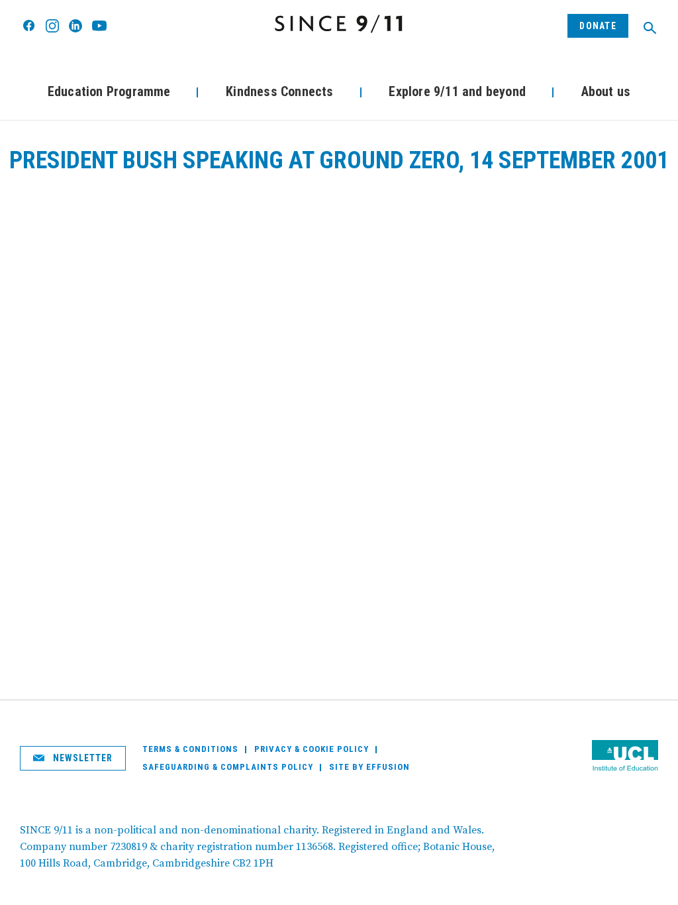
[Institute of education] (625, 757)
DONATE (597, 26)
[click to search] (650, 28)
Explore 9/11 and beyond (457, 91)
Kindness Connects (279, 91)
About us (606, 91)
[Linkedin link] (75, 25)
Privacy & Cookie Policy (311, 749)
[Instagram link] (52, 25)
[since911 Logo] (339, 24)
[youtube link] (99, 25)
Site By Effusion (369, 767)
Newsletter (81, 758)
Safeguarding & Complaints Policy (227, 767)
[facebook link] (29, 26)
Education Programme (109, 91)
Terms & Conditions (190, 749)
